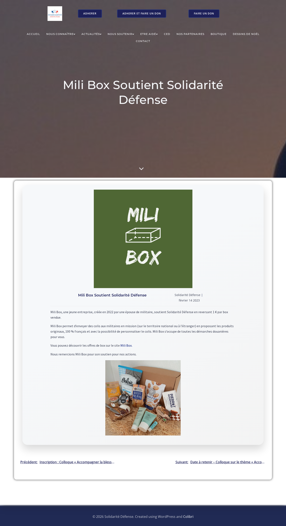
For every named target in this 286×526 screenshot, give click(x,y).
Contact (143, 41)
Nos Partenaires (190, 34)
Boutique (219, 34)
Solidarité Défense (187, 295)
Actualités (90, 34)
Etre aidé (148, 34)
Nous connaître (59, 34)
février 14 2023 (189, 300)
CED (167, 34)
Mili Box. (126, 345)
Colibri (188, 516)
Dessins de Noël (246, 34)
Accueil (33, 34)
